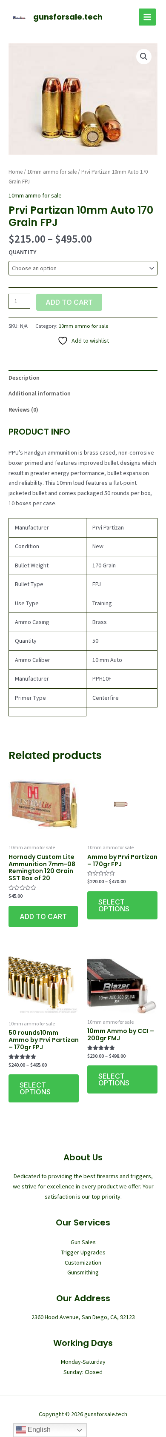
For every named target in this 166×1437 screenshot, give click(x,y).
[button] (144, 56)
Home (16, 171)
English (38, 1429)
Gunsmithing (83, 1272)
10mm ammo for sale (52, 171)
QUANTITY (22, 252)
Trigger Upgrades (83, 1252)
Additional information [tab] (40, 393)
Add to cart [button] (43, 916)
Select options (113, 905)
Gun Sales (83, 1242)
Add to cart (69, 302)
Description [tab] (24, 377)
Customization (83, 1262)
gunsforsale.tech (68, 16)
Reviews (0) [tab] (23, 409)
